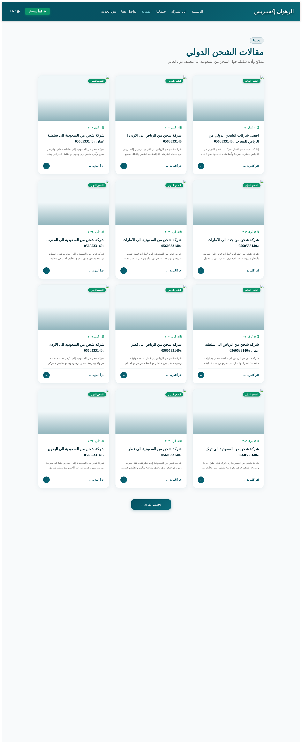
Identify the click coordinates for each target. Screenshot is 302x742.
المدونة (146, 11)
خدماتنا (161, 11)
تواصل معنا (128, 11)
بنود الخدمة (108, 11)
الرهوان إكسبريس (274, 11)
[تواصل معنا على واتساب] (12, 730)
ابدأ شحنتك (35, 11)
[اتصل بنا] (12, 716)
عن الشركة (179, 11)
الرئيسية (197, 11)
